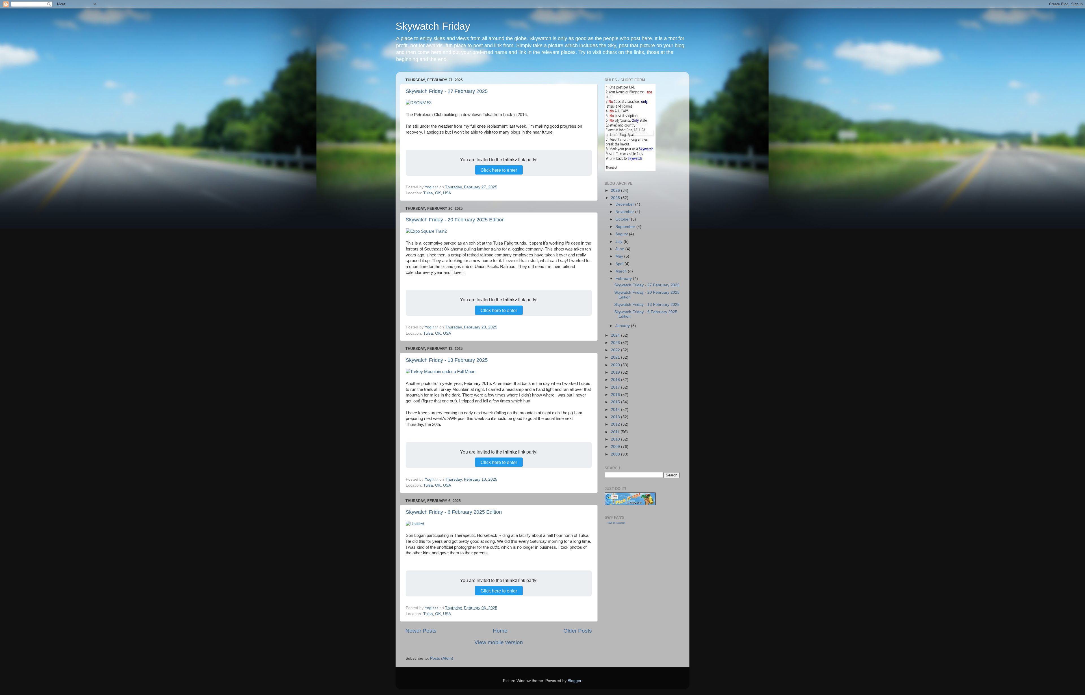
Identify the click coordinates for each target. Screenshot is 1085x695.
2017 (616, 387)
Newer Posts (421, 631)
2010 (616, 439)
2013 (616, 417)
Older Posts (577, 631)
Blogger (574, 681)
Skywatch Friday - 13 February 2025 (447, 360)
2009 (616, 447)
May (619, 256)
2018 (616, 380)
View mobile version (498, 642)
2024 (616, 335)
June (620, 249)
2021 (616, 357)
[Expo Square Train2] (426, 231)
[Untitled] (415, 524)
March (621, 271)
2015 (616, 402)
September (625, 227)
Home (500, 631)
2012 (616, 424)
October (623, 219)
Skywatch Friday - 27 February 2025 (447, 91)
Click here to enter (499, 170)
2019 (616, 372)
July (619, 241)
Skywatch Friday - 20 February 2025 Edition (455, 220)
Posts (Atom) (441, 658)
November (625, 212)
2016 (616, 395)
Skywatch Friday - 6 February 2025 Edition (454, 512)
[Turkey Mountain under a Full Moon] (440, 371)
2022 (616, 350)
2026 (616, 190)
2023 (616, 343)
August (622, 234)
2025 (616, 198)
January (623, 326)
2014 (616, 410)
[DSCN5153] (418, 103)
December (625, 204)
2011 (615, 432)
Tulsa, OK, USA (437, 193)
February (624, 278)
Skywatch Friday (433, 26)
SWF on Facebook (616, 523)
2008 (616, 454)
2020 (616, 365)
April (619, 264)
